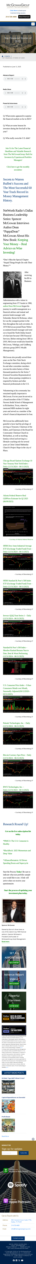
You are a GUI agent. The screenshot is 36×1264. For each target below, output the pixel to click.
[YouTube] (22, 1260)
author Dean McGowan (12, 306)
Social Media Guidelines (18, 1244)
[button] (33, 23)
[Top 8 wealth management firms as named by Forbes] (18, 6)
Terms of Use (25, 1247)
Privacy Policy (11, 1247)
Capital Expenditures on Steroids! (13, 1097)
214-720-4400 (11, 17)
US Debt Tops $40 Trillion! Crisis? (13, 1078)
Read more (5, 942)
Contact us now (18, 1238)
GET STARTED (14, 963)
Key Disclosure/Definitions (18, 1248)
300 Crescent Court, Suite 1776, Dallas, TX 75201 (21, 1221)
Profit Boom (6, 1117)
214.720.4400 (15, 1225)
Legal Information (18, 1245)
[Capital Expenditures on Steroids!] (8, 1106)
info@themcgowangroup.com (20, 1229)
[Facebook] (14, 1260)
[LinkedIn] (16, 1260)
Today (18, 872)
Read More (5, 1136)
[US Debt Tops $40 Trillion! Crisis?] (8, 1086)
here (21, 1047)
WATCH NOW (14, 984)
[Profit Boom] (8, 1125)
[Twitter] (19, 1260)
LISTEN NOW (14, 1006)
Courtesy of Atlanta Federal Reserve (21, 539)
